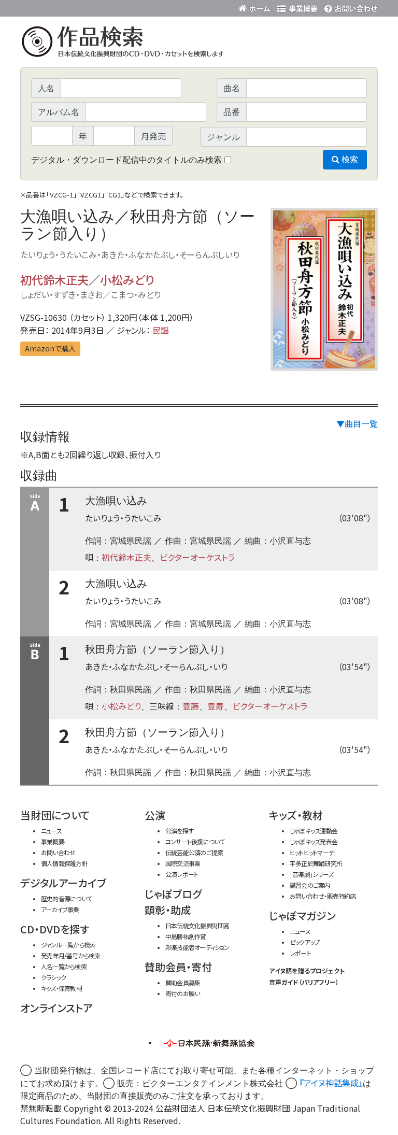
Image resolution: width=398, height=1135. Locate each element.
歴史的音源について (66, 898)
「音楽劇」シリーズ (311, 874)
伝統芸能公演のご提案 (194, 852)
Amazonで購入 (50, 348)
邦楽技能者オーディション (197, 947)
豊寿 (215, 706)
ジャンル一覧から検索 (68, 944)
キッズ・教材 (296, 814)
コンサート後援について (194, 841)
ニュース (51, 830)
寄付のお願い (182, 993)
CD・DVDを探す (54, 929)
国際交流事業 (182, 863)
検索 (348, 159)
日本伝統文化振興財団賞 (197, 925)
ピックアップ (304, 942)
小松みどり (127, 279)
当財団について (55, 814)
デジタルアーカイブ (63, 882)
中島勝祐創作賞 (185, 936)
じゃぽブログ (173, 893)
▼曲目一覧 (357, 423)
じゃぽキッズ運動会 (313, 830)
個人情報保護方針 (64, 863)
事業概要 (297, 6)
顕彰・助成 (168, 909)
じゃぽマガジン (302, 915)
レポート (300, 952)
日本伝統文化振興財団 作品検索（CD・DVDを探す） (199, 43)
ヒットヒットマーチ (312, 852)
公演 (155, 814)
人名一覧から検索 (64, 966)
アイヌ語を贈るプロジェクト (307, 970)
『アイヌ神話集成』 (331, 1082)
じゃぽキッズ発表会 (313, 841)
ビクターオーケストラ (197, 557)
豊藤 (190, 706)
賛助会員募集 (182, 982)
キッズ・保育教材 (61, 988)
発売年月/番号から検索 (70, 955)
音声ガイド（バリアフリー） (304, 981)
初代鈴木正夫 (54, 279)
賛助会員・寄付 (178, 966)
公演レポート (181, 874)
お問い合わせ (349, 6)
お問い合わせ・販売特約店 (323, 895)
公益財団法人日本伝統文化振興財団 (76, 7)
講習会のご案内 (310, 885)
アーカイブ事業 (60, 909)
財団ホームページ (256, 6)
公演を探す (179, 830)
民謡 (160, 330)
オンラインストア (56, 1007)
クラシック (53, 977)
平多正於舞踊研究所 (316, 863)
